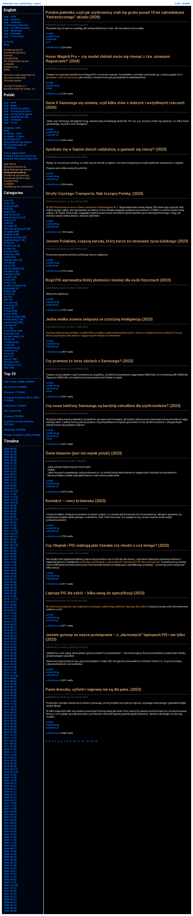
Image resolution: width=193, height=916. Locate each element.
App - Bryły (10, 105)
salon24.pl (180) (13, 330)
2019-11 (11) (11, 599)
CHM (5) (8, 223)
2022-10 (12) (11, 499)
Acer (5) (8, 200)
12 (82, 741)
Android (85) (11, 206)
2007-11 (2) (10, 806)
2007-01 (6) (10, 834)
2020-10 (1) (10, 567)
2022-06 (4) (10, 511)
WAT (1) (8, 356)
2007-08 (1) (10, 814)
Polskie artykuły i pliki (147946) (22, 435)
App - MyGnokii (13, 30)
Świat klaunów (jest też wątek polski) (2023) (84, 453)
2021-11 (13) (11, 531)
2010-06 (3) (10, 763)
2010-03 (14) (11, 771)
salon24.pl (52, 134)
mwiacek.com (10, 3)
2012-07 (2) (10, 715)
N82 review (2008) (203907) (19, 381)
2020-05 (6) (10, 582)
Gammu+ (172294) (14, 392)
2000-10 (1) (10, 896)
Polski (50, 33)
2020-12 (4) (10, 562)
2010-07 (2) (10, 760)
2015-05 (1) (10, 633)
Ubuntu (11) (11, 350)
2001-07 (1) (10, 888)
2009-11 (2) (10, 777)
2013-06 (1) (10, 686)
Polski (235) (11, 311)
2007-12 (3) (10, 803)
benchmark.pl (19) (14, 217)
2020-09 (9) (10, 570)
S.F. (48, 42)
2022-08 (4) (10, 505)
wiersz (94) (10, 359)
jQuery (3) (9, 265)
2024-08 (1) (10, 474)
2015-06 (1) (10, 630)
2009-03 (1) (10, 786)
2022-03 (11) (11, 519)
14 (91, 741)
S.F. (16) (8, 328)
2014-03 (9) (10, 661)
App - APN (10, 16)
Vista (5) (9, 353)
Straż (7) (9, 339)
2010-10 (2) (10, 754)
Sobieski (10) (11, 333)
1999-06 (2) (10, 908)
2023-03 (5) (10, 485)
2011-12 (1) (10, 735)
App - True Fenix (14, 36)
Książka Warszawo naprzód (20, 158)
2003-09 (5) (10, 879)
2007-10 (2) (10, 808)
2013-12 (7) (10, 669)
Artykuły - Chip (13, 133)
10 (74, 741)
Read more (54, 47)
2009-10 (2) (10, 780)
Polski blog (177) (13, 319)
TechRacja (10, 147)
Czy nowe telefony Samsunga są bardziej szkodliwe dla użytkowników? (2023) (113, 405)
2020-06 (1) (10, 579)
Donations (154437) (15, 405)
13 (87, 741)
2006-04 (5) (10, 859)
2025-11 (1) (10, 465)
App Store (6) (12, 214)
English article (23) (15, 237)
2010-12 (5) (10, 749)
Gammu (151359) (14, 416)
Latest (37, 3)
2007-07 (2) (10, 817)
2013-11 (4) (10, 672)
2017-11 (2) (10, 616)
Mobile (186, 3)
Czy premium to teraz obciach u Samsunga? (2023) (89, 361)
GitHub (8, 55)
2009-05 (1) (10, 783)
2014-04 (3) (10, 658)
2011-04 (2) (10, 740)
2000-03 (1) (10, 905)
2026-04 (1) (10, 457)
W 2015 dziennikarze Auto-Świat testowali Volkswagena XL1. (82, 207)
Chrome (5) (10, 226)
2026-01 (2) (10, 462)
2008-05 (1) (10, 797)
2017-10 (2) (10, 618)
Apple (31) (10, 211)
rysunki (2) (10, 325)
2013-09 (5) (10, 678)
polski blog (25, 3)
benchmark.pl (12, 139)
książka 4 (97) (12, 274)
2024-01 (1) (10, 477)
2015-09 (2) (10, 624)
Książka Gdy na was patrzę (20, 155)
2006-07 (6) (10, 851)
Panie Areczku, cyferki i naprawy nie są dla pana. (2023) (93, 689)
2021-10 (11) (11, 533)
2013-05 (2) (10, 689)
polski (49, 82)
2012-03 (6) (10, 726)
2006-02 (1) (10, 862)
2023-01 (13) (11, 491)
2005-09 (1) (10, 871)
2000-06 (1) (10, 902)
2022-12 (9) (10, 494)
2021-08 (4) (10, 539)
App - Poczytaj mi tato (17, 111)
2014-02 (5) (10, 664)
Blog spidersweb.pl (15, 144)
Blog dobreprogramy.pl (17, 142)
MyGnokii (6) (11, 288)
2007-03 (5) (10, 828)
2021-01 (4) (10, 559)
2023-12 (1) (10, 480)
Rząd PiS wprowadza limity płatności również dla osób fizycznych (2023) (108, 280)
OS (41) (8, 296)
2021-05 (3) (10, 548)
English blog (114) (14, 240)
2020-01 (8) (10, 593)
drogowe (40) (11, 231)
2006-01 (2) (10, 865)
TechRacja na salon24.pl (18, 186)
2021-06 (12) (11, 545)
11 (78, 741)
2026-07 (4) (10, 451)
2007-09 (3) (10, 811)
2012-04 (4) (10, 723)
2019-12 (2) (10, 596)
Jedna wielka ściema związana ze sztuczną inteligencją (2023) (99, 319)
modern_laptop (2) (15, 285)
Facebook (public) (14, 52)
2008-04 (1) (10, 800)
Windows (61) (11, 362)
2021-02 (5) (10, 556)
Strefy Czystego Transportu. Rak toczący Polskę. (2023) (94, 193)
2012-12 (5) (10, 701)
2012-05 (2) (10, 720)
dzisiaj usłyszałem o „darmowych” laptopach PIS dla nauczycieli (120, 562)
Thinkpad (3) (11, 342)
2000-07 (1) (10, 899)
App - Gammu (12, 19)
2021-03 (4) (10, 553)
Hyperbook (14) (13, 260)
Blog (6, 44)
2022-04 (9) (10, 516)
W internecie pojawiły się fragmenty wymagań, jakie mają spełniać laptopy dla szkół (96, 606)
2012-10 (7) (10, 706)
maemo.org (11, 66)
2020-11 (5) (10, 565)
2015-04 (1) (10, 635)
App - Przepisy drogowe (18, 114)
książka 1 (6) (11, 271)
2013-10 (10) (11, 675)
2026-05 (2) (10, 454)
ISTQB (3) (9, 262)
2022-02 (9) (10, 522)
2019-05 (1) (10, 610)
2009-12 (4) (10, 774)
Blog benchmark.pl (15, 166)
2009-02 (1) (10, 788)
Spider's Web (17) (14, 336)
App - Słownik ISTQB (16, 116)
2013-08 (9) (10, 681)
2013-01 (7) (10, 698)
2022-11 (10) (11, 497)
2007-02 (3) (10, 831)
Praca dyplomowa (14, 153)
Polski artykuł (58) (14, 316)
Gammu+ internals (17, 25)
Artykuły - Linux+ (14, 136)
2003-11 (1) (10, 876)
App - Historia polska (16, 108)
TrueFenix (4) (12, 347)
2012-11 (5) (10, 703)
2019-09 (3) (10, 604)
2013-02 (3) (10, 695)
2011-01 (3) (10, 746)
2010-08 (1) (10, 757)
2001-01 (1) (10, 893)
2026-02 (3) (10, 460)
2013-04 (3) (10, 692)
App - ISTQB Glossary (17, 27)
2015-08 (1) (10, 627)
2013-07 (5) (10, 684)
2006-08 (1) (10, 848)
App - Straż (11, 122)
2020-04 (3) (10, 584)
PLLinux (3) (10, 302)
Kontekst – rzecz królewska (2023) (76, 501)
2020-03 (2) (10, 587)
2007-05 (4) (10, 823)
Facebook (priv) (13, 49)
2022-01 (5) (10, 525)
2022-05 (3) (10, 514)
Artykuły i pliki (12, 127)
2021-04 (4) (10, 550)
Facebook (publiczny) (17, 178)
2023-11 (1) (10, 482)
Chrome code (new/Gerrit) (19, 75)
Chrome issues (12, 80)
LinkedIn (9, 64)
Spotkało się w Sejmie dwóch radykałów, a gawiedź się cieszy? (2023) (106, 149)
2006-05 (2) (10, 857)
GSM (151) (10, 257)
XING (7, 69)
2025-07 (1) (10, 468)
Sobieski (51, 39)
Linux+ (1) (10, 282)
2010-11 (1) (10, 752)
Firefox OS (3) (12, 245)
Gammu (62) (11, 251)
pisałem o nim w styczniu (62, 77)
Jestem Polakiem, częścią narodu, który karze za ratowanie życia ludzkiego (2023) (117, 241)
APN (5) (8, 209)
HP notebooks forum (16, 61)
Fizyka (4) (9, 248)
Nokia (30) (10, 291)
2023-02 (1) (10, 488)
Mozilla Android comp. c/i (19, 88)
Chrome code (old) (15, 77)
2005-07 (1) (10, 874)
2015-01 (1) (10, 641)
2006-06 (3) (10, 854)
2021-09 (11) (11, 536)
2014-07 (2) (10, 650)
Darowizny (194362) (15, 387)
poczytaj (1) (11, 305)
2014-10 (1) (10, 644)
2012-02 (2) (10, 729)
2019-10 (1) (10, 601)
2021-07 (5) (10, 542)
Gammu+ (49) (12, 254)
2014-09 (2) (10, 647)
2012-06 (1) (10, 718)
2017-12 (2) (10, 613)
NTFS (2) (9, 294)
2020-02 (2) (10, 590)
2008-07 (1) (10, 794)
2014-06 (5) (10, 652)
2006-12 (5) (10, 837)
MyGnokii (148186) (14, 429)
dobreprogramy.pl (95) (17, 228)
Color (178, 3)
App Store (10, 164)
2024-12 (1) (10, 471)
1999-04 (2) (10, 910)
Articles (8, 41)
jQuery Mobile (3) (14, 268)
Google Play (11, 58)
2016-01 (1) (10, 621)
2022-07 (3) (10, 508)
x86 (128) (9, 367)
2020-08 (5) (10, 573)
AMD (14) (9, 203)
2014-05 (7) (10, 655)
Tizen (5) (9, 345)
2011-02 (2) (10, 743)
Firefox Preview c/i (15, 85)
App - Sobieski (12, 33)
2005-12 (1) (10, 868)
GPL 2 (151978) (12, 411)
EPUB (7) (9, 243)
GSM (49, 88)
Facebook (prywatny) (16, 175)
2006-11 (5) (10, 840)
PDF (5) (8, 299)
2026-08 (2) (10, 448)
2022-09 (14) (11, 502)
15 (95, 741)
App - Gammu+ (13, 22)
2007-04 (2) (10, 825)
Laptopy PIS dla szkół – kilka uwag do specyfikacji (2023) (95, 593)
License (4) (10, 277)
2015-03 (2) (10, 638)
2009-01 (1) (10, 791)
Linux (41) (9, 279)
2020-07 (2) (10, 576)
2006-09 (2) (10, 845)
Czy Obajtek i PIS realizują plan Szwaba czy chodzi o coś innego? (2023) (107, 545)
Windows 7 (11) (12, 364)
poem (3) (9, 308)
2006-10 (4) (10, 842)
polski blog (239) (13, 322)
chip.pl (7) (10, 220)
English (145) (11, 234)
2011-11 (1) (10, 737)
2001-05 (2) (10, 891)
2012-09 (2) (10, 709)
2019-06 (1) (10, 607)
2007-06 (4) (10, 820)
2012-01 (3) (10, 732)
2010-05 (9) (10, 766)
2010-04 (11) (11, 769)
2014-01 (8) (10, 667)
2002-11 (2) (10, 882)
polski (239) (10, 313)
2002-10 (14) (11, 885)
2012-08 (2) (10, 712)
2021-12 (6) (10, 528)
